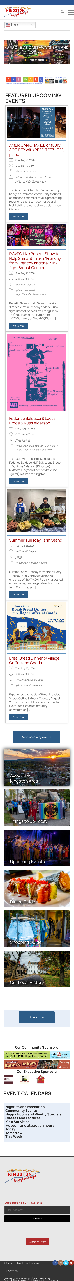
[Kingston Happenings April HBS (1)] (37, 1058)
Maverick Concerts (25, 171)
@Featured (21, 177)
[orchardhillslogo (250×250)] (24, 1083)
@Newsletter (36, 177)
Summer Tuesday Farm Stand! (36, 540)
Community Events (21, 1110)
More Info (18, 216)
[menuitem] (60, 12)
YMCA (18, 557)
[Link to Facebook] (55, 1263)
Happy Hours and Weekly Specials (33, 1114)
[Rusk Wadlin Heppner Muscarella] (8, 1083)
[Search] (60, 12)
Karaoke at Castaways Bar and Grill (36, 49)
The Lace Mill (22, 440)
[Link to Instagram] (60, 1263)
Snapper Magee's (24, 284)
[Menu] (69, 12)
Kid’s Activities (17, 1121)
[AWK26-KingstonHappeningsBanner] (36, 83)
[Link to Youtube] (71, 1263)
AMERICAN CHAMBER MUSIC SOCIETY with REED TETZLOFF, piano (36, 150)
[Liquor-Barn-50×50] (40, 1083)
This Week (13, 1136)
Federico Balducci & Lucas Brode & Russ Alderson (32, 421)
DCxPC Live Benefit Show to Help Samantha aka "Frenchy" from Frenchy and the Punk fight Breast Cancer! (36, 260)
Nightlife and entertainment (30, 181)
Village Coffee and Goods (29, 679)
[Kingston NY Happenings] (32, 12)
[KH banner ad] (37, 1067)
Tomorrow (13, 1133)
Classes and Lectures (22, 1118)
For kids (33, 562)
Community (51, 445)
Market (43, 562)
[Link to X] (66, 1263)
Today (10, 1129)
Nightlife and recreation (25, 1106)
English (15, 24)
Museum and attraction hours (30, 1125)
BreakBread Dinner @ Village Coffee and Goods (34, 660)
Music (48, 177)
